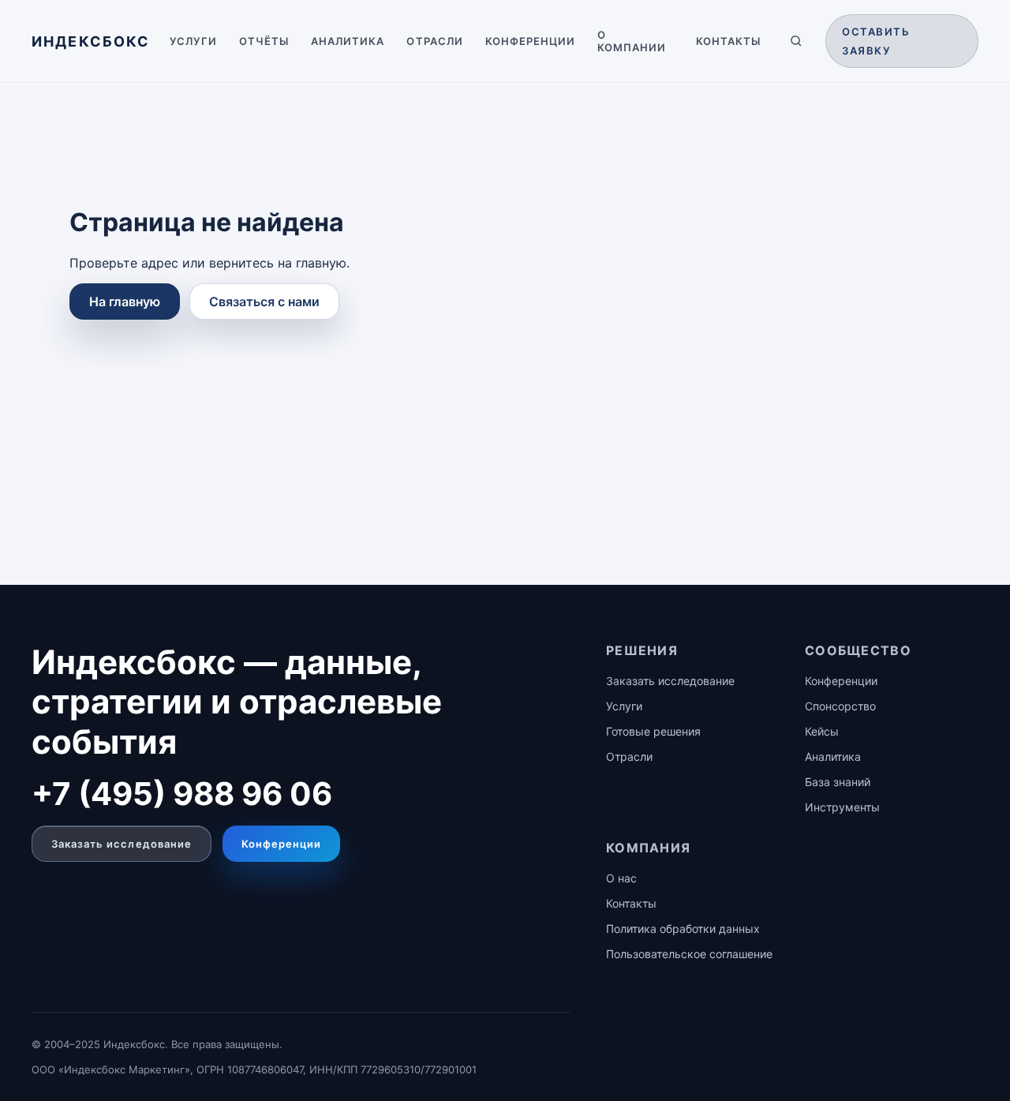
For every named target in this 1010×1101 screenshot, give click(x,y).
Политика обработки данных (683, 928)
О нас (621, 878)
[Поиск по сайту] (796, 41)
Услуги (193, 41)
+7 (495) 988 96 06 (182, 793)
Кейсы (822, 731)
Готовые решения (653, 731)
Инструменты (842, 807)
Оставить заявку (876, 41)
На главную (124, 301)
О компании (631, 41)
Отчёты (264, 41)
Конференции (530, 41)
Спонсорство (840, 706)
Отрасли (434, 41)
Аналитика (347, 41)
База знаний (837, 781)
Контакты (728, 41)
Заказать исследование (121, 843)
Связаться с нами (264, 301)
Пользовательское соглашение (689, 954)
